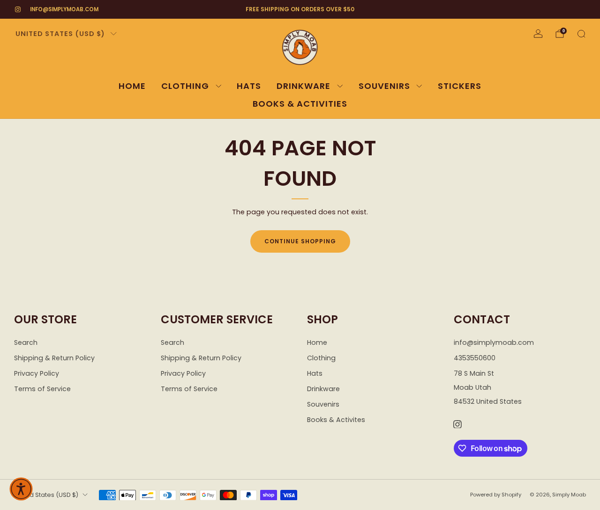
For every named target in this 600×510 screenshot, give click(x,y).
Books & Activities (300, 103)
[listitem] (300, 9)
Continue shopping (300, 241)
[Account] (538, 33)
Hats (249, 86)
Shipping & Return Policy (54, 358)
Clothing (185, 86)
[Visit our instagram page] (17, 9)
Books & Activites (336, 419)
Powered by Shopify (495, 494)
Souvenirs (384, 86)
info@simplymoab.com (64, 9)
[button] (21, 489)
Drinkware (303, 86)
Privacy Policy (36, 373)
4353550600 (474, 358)
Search (26, 342)
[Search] (581, 33)
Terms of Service (42, 388)
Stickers (459, 86)
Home (132, 86)
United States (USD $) (60, 33)
